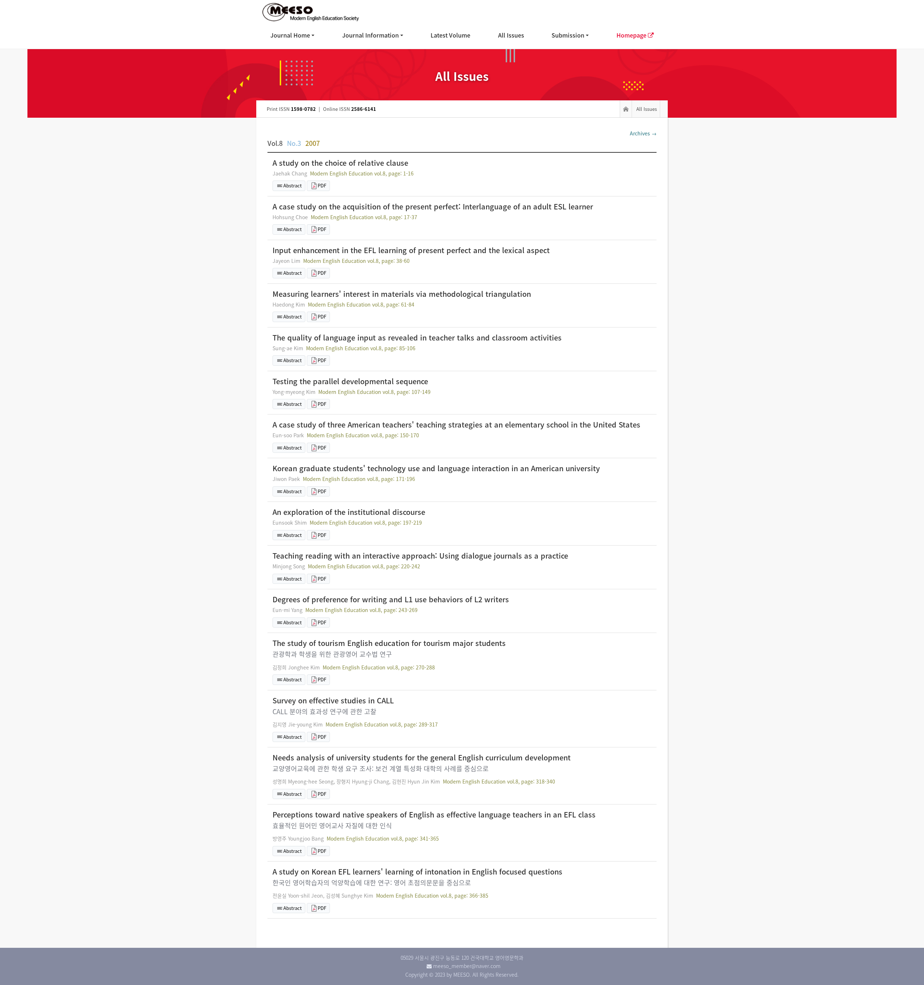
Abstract (292, 185)
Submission (568, 35)
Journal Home (290, 35)
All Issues (511, 35)
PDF (322, 185)
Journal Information (370, 35)
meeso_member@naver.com (467, 965)
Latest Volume (450, 35)
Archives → (643, 133)
